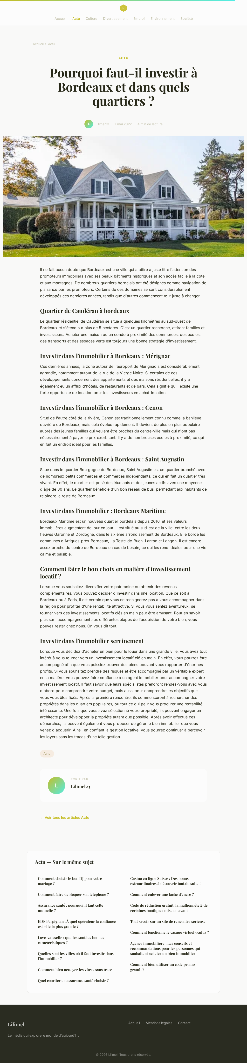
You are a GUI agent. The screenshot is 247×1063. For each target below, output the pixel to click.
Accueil (61, 18)
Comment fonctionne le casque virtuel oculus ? (169, 932)
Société (186, 18)
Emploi (139, 18)
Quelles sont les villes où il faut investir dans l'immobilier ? (76, 956)
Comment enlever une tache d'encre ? (162, 894)
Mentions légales (159, 1023)
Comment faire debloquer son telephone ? (73, 894)
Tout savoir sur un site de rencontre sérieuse (168, 921)
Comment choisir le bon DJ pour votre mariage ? (70, 881)
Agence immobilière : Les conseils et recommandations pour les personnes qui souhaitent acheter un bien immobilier (165, 948)
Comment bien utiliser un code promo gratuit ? (162, 967)
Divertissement (115, 18)
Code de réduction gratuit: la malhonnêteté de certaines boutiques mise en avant (169, 908)
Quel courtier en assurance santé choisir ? (73, 980)
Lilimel (16, 1024)
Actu (76, 18)
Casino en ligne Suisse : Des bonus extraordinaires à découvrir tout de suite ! (165, 881)
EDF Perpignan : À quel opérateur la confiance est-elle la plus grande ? (77, 924)
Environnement (163, 18)
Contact (184, 1023)
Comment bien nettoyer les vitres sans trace (75, 969)
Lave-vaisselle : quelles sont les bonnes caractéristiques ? (71, 940)
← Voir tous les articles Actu (64, 817)
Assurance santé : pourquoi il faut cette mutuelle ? (70, 908)
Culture (91, 18)
